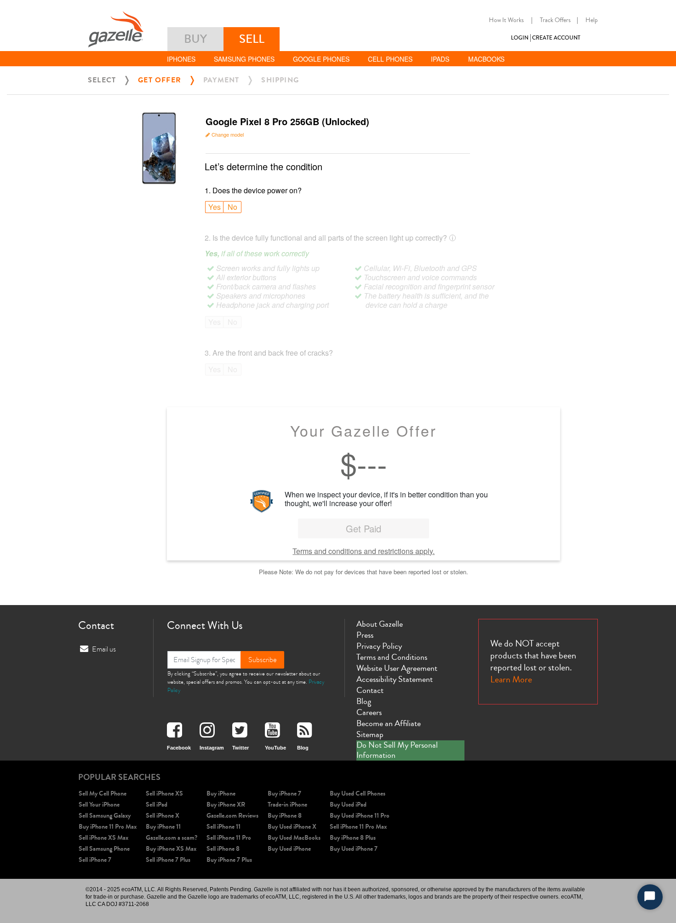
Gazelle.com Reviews (232, 815)
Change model (228, 134)
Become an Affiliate (388, 723)
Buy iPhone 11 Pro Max (108, 826)
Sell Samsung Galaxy (105, 815)
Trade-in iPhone (287, 804)
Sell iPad (156, 804)
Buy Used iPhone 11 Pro (360, 815)
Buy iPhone (220, 793)
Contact (370, 690)
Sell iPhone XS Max (103, 837)
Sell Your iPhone (99, 804)
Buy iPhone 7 (284, 793)
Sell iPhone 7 (95, 860)
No (232, 207)
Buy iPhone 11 (163, 826)
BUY (195, 38)
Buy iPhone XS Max (171, 849)
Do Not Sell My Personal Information (397, 750)
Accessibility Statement (394, 679)
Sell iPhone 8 (223, 849)
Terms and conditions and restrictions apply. (363, 551)
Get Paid (363, 528)
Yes (214, 207)
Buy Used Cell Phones (357, 793)
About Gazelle (379, 624)
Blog (363, 701)
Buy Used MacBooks (294, 837)
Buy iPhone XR (225, 804)
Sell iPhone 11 (223, 826)
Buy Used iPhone (289, 849)
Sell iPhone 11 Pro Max (358, 826)
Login (519, 38)
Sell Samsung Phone (104, 849)
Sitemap (370, 734)
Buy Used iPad (348, 804)
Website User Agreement (396, 668)
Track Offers (555, 20)
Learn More (511, 679)
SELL (251, 38)
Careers (369, 712)
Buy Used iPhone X (292, 826)
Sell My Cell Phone (102, 793)
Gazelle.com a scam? (171, 837)
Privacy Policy (379, 646)
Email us (104, 649)
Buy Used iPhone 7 (354, 849)
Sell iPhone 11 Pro (228, 837)
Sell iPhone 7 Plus (168, 860)
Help (591, 20)
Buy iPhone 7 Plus (229, 860)
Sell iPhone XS (164, 793)
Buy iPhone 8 (285, 815)
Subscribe (262, 660)
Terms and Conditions (391, 657)
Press (364, 635)
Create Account (556, 38)
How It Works (506, 20)
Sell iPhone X (162, 815)
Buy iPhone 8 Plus (353, 837)
